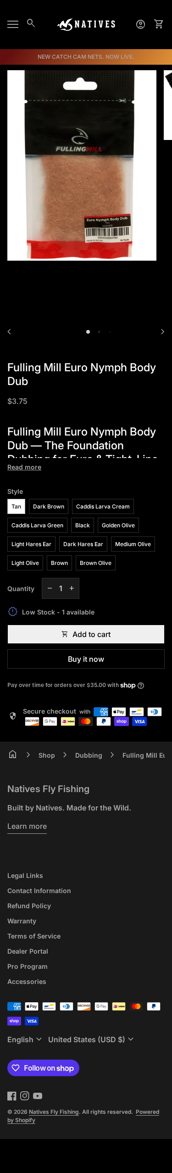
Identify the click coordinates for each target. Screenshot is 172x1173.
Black (82, 525)
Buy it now (86, 659)
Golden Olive (118, 525)
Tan (16, 506)
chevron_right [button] (162, 331)
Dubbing (88, 755)
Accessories (26, 981)
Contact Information (39, 890)
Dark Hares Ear (83, 544)
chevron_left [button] (9, 331)
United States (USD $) (92, 1039)
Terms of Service (34, 936)
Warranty (21, 921)
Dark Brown (48, 506)
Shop (47, 755)
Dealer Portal (27, 951)
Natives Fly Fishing (48, 788)
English (25, 1039)
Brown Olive (95, 562)
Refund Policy (29, 906)
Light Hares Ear (31, 544)
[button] (88, 332)
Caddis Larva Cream (103, 506)
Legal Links (25, 875)
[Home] (86, 23)
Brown (59, 562)
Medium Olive (133, 544)
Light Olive (25, 562)
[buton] (25, 1039)
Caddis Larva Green (37, 525)
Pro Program (27, 966)
